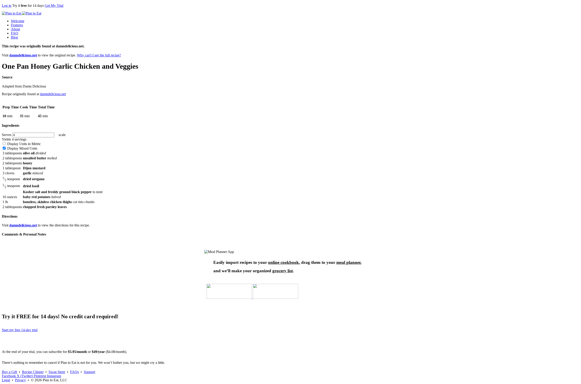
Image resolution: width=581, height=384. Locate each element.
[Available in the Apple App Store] (230, 297)
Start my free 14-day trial (19, 330)
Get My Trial (54, 5)
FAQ (14, 33)
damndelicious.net (23, 55)
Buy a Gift (9, 372)
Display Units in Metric (23, 144)
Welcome (17, 21)
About (15, 29)
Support (89, 372)
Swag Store (57, 372)
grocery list (282, 270)
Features (17, 25)
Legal (6, 380)
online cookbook (283, 262)
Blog (14, 37)
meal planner (348, 262)
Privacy (20, 380)
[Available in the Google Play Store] (275, 297)
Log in (6, 5)
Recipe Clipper (33, 372)
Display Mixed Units (21, 148)
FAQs (74, 372)
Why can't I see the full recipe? (99, 55)
